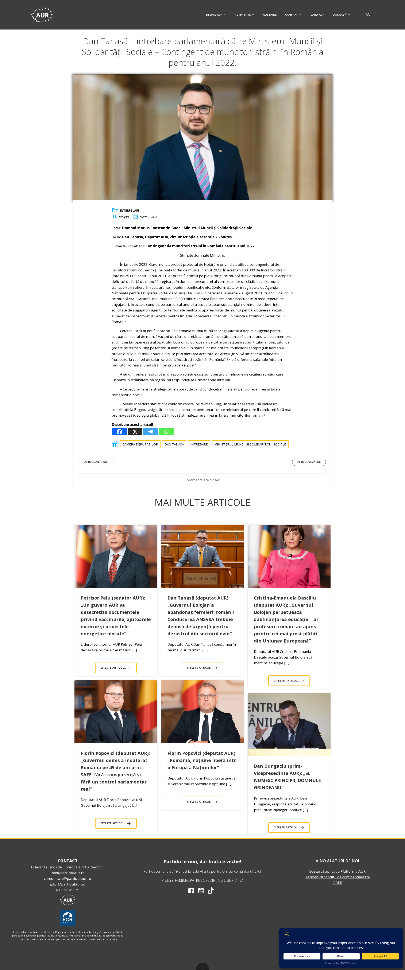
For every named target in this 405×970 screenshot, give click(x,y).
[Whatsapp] (166, 431)
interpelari (129, 210)
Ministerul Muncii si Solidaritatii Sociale (250, 444)
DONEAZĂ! (340, 14)
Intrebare (199, 444)
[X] (135, 431)
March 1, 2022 (148, 217)
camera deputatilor (140, 444)
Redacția (124, 217)
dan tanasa (174, 444)
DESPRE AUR (214, 14)
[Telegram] (150, 431)
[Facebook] (119, 431)
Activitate (243, 14)
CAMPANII (291, 14)
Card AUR (317, 14)
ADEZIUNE (270, 14)
